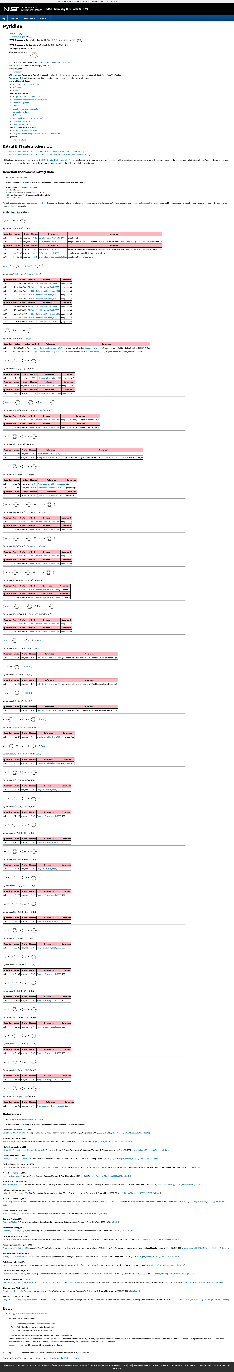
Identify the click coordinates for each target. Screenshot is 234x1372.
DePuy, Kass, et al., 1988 (49, 253)
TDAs (34, 378)
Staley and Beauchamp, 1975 (49, 457)
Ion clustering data (21, 112)
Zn (14, 1017)
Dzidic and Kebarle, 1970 (118, 457)
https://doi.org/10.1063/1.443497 (138, 1193)
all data (146, 1132)
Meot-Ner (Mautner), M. (12, 1176)
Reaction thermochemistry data (26, 84)
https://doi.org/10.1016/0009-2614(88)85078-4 (155, 1239)
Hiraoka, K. (7, 1239)
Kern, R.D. (26, 1150)
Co (14, 1043)
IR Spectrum (18, 115)
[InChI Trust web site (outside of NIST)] (80, 42)
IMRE (35, 237)
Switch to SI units (20, 139)
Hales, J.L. (7, 1213)
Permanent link (16, 78)
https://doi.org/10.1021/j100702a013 (160, 1265)
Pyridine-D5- (18, 71)
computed (57, 62)
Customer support (16, 1345)
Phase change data (21, 102)
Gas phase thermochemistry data (27, 96)
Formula (13, 33)
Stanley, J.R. (20, 1299)
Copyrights (47, 1365)
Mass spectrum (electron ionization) (28, 118)
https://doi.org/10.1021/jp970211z (146, 1150)
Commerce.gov (203, 1365)
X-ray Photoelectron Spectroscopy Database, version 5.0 (36, 133)
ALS (7, 195)
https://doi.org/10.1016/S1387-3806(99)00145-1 (201, 1248)
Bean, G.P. (27, 1158)
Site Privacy (9, 1365)
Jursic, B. (41, 1150)
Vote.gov (117, 1368)
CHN (6, 220)
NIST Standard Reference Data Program (59, 160)
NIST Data (28, 18)
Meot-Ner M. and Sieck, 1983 (47, 287)
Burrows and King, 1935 (49, 351)
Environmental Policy (142, 1365)
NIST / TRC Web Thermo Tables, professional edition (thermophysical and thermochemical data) (49, 154)
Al (14, 991)
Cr (14, 806)
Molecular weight (17, 36)
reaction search (36, 203)
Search (13, 18)
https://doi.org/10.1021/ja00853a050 (155, 1256)
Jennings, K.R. (48, 1167)
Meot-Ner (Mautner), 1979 (46, 294)
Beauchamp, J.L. (20, 1256)
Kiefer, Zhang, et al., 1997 (135, 241)
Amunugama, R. (10, 1248)
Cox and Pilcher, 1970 (93, 348)
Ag (15, 512)
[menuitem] (4, 18)
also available (146, 203)
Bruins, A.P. (7, 1167)
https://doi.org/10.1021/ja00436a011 (170, 1273)
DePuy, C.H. (8, 1158)
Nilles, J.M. (50, 1282)
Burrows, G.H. (9, 1230)
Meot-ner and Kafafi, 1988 (49, 241)
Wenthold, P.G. (23, 1132)
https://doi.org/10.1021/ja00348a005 (177, 1184)
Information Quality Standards (182, 1365)
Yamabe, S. (26, 1239)
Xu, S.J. (58, 1282)
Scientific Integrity (160, 1365)
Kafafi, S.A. (18, 1141)
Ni (14, 964)
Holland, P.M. (8, 1193)
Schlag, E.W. (40, 1282)
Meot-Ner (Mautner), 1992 (46, 283)
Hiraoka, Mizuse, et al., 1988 (49, 378)
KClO (43, 719)
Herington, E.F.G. (19, 1213)
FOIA (130, 1365)
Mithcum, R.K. (61, 1167)
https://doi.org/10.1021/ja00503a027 (209, 1201)
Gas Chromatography (22, 124)
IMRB (34, 253)
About (43, 18)
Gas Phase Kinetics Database (25, 130)
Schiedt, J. (18, 1282)
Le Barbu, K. (8, 1282)
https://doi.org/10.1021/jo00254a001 (134, 1158)
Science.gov (216, 1365)
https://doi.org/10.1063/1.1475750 (199, 1282)
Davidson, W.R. (9, 1273)
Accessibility (20, 1365)
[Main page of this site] (4, 18)
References (17, 87)
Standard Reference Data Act (69, 1358)
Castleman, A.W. (21, 1193)
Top (12, 177)
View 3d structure (16, 65)
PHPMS (31, 283)
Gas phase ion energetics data (25, 109)
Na (14, 1096)
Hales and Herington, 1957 (50, 348)
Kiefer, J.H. (7, 1150)
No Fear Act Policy (119, 1365)
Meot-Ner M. (8, 1184)
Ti (14, 832)
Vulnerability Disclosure (100, 1365)
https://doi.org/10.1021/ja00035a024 (106, 1176)
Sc (14, 885)
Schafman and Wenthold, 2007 (52, 237)
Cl (14, 368)
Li (14, 444)
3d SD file (66, 62)
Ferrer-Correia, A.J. (21, 1167)
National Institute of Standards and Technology (23, 9)
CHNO (38, 640)
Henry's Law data (20, 105)
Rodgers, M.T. (22, 1248)
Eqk (35, 348)
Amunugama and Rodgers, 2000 (50, 453)
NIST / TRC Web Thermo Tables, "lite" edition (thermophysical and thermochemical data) (46, 151)
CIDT (33, 453)
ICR (32, 457)
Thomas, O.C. (68, 1282)
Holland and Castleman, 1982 (47, 291)
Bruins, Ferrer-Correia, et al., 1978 (53, 257)
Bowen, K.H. (80, 1282)
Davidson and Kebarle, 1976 (49, 487)
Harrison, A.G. (36, 1167)
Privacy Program (34, 1365)
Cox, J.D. (6, 1222)
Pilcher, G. (15, 1222)
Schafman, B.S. (9, 1132)
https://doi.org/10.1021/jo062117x (126, 1132)
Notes (15, 90)
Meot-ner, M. (8, 1141)
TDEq (34, 241)
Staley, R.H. (8, 1256)
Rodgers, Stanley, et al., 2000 (49, 789)
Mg (14, 912)
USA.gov (226, 1365)
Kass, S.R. (18, 1158)
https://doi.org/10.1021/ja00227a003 (108, 1141)
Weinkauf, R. (29, 1282)
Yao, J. (33, 1150)
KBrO (43, 746)
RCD (7, 198)
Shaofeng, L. (8, 1291)
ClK (24, 727)
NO (14, 701)
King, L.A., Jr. (20, 1230)
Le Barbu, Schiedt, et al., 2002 (49, 657)
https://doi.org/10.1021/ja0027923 (205, 1299)
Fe (14, 780)
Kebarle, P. (15, 1265)
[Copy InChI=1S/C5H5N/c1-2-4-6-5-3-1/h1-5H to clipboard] (74, 40)
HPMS (31, 291)
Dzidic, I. (6, 1265)
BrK (24, 753)
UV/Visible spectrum (21, 121)
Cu (14, 1070)
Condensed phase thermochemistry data (30, 99)
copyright (23, 182)
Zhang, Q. (17, 1150)
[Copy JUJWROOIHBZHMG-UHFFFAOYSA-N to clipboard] (67, 45)
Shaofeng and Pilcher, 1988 (48, 737)
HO (5, 640)
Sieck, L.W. (18, 1184)
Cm (32, 737)
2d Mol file (43, 62)
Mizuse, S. (17, 1239)
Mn (14, 859)
